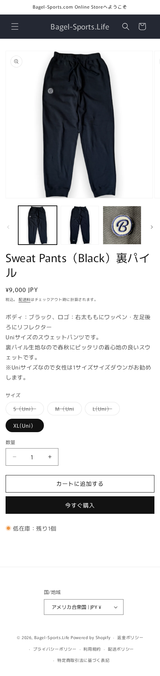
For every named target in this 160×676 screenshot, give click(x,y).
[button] (15, 26)
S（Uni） (27, 410)
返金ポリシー (130, 637)
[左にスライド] (8, 227)
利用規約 (92, 649)
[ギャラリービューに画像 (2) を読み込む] (80, 225)
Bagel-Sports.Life (52, 637)
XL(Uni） (24, 425)
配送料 (25, 299)
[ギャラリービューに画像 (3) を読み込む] (122, 225)
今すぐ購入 (80, 505)
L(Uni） (105, 410)
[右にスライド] (152, 227)
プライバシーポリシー (55, 649)
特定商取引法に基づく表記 (83, 660)
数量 (11, 442)
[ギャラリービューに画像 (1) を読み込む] (37, 225)
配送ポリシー (121, 649)
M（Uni (67, 410)
